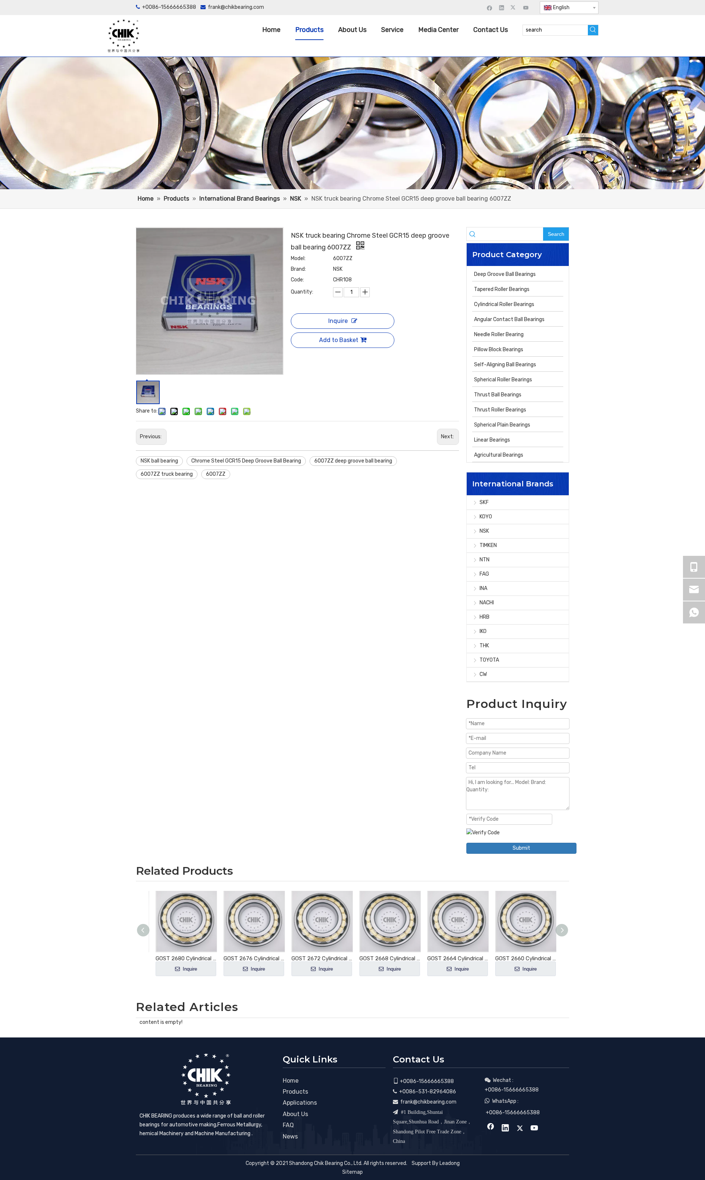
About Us (295, 1114)
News (290, 1136)
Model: (298, 258)
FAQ (288, 1125)
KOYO (486, 517)
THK (484, 646)
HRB (484, 617)
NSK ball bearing (159, 461)
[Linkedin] (501, 7)
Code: (297, 280)
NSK (484, 531)
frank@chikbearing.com (236, 7)
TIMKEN (488, 545)
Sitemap (352, 1172)
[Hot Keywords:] (593, 30)
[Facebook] (489, 7)
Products (295, 1091)
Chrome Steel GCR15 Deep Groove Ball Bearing (246, 461)
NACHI (487, 603)
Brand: (298, 269)
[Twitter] (513, 7)
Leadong (450, 1163)
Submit (521, 848)
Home (291, 1080)
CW (483, 674)
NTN (484, 560)
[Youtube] (526, 7)
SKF (484, 502)
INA (483, 588)
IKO (483, 631)
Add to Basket (338, 340)
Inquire (338, 320)
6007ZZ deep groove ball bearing (353, 461)
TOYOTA (489, 660)
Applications (300, 1102)
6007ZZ (215, 474)
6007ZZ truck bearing (167, 474)
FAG (484, 574)
